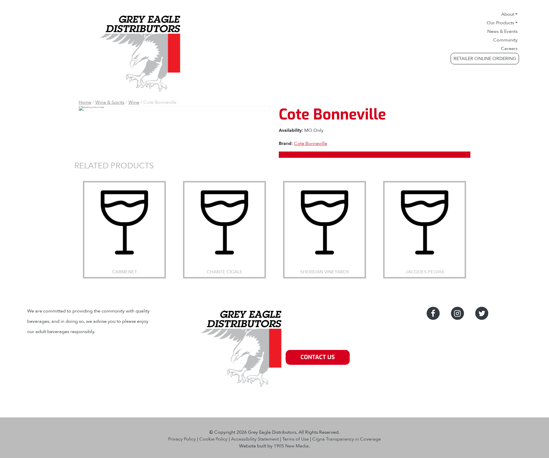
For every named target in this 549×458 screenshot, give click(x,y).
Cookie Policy (213, 439)
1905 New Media (291, 446)
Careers (509, 48)
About (507, 14)
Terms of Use (295, 439)
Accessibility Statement (255, 439)
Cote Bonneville (310, 143)
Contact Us (318, 357)
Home (85, 102)
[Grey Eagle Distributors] (242, 357)
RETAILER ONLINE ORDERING (484, 58)
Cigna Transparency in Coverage (346, 439)
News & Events (502, 31)
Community (505, 40)
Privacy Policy (182, 439)
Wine (133, 102)
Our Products (500, 23)
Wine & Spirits (109, 102)
